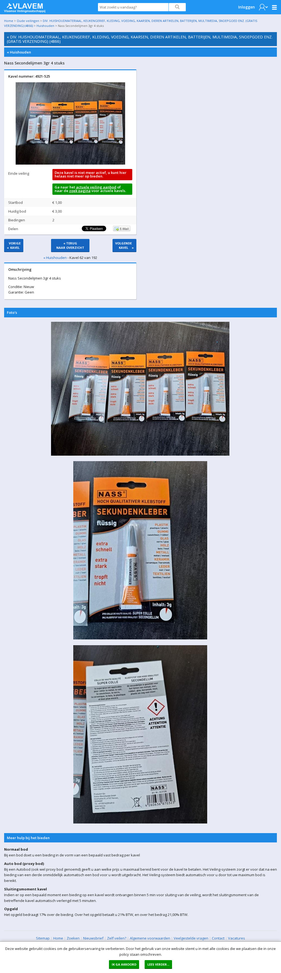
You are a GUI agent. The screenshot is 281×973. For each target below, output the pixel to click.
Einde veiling (18, 173)
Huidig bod (17, 211)
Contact (218, 938)
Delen (13, 228)
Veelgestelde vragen (191, 938)
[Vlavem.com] (24, 6)
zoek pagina (80, 190)
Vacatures (236, 938)
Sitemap (43, 938)
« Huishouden (19, 52)
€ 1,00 (57, 202)
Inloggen (246, 7)
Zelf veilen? (116, 938)
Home (8, 21)
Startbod (15, 202)
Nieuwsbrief (93, 938)
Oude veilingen (28, 21)
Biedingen (16, 220)
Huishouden (45, 26)
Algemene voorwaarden (150, 938)
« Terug (70, 245)
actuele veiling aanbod (96, 187)
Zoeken (73, 938)
